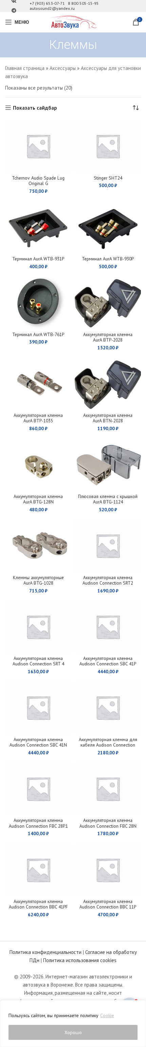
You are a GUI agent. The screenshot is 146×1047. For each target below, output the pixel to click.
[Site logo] (73, 21)
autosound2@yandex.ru (52, 8)
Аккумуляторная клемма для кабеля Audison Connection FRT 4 (108, 744)
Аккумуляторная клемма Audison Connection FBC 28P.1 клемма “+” (38, 825)
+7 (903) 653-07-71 (47, 3)
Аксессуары (63, 68)
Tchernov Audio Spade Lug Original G (38, 180)
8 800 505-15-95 (83, 3)
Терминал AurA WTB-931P (38, 259)
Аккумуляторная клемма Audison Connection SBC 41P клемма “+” (107, 663)
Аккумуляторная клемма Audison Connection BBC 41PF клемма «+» (38, 906)
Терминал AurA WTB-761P (38, 334)
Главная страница (24, 68)
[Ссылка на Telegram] (14, 10)
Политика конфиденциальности (45, 952)
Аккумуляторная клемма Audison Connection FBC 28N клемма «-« (107, 825)
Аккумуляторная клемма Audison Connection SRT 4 (38, 661)
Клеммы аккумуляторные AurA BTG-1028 (38, 580)
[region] (73, 1023)
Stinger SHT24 (108, 178)
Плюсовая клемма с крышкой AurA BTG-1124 (108, 499)
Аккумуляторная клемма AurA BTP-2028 (107, 337)
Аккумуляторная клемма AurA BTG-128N (38, 499)
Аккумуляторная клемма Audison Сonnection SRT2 (108, 580)
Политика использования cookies (79, 960)
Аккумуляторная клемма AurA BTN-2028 (107, 418)
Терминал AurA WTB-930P (108, 259)
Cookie (107, 1015)
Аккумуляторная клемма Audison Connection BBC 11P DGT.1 (107, 906)
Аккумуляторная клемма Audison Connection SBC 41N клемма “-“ (38, 744)
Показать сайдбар (35, 108)
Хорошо (73, 1032)
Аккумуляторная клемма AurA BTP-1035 (38, 418)
